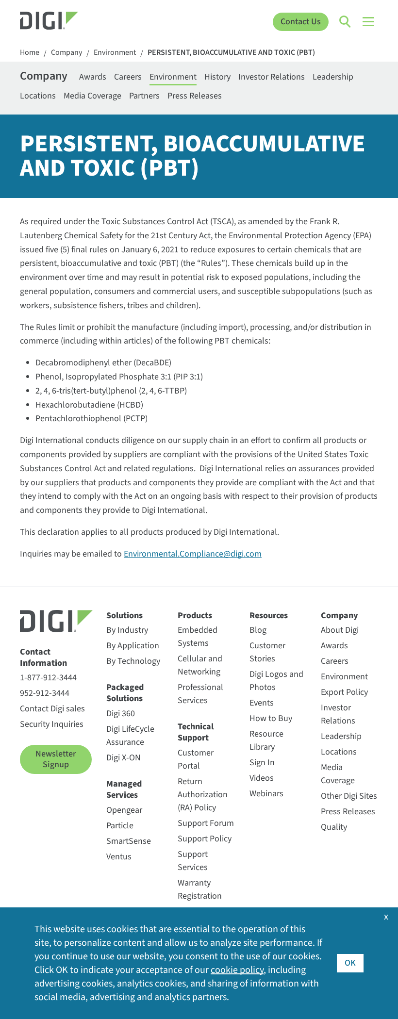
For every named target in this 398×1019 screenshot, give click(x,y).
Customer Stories (267, 652)
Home (29, 53)
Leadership (333, 77)
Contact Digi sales (52, 709)
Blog (257, 630)
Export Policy (344, 692)
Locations (38, 96)
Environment (115, 53)
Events (261, 703)
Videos (261, 778)
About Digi (340, 630)
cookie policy (237, 970)
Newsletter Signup (55, 759)
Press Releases (194, 96)
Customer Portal (196, 759)
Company (66, 53)
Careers (128, 77)
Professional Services (200, 694)
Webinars (266, 794)
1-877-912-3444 (48, 678)
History (217, 77)
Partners (144, 96)
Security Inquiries (51, 724)
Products (195, 615)
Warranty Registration (200, 889)
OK (350, 963)
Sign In (262, 762)
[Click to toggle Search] (345, 22)
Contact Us (301, 22)
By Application (132, 646)
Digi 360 (120, 713)
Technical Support (196, 732)
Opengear (124, 810)
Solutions (124, 615)
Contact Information (43, 657)
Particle (119, 826)
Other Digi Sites (349, 796)
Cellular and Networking (200, 665)
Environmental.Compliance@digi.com (193, 554)
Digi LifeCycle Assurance (130, 735)
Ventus (119, 857)
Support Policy (205, 839)
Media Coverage (92, 96)
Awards (92, 77)
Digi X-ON (123, 758)
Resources (268, 615)
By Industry (127, 630)
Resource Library (266, 740)
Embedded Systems (197, 636)
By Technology (133, 661)
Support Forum (206, 823)
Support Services (193, 860)
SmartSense (128, 841)
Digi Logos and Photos (276, 680)
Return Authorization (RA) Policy (203, 794)
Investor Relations (271, 77)
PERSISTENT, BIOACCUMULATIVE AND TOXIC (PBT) (231, 53)
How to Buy (270, 718)
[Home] (65, 22)
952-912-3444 (44, 693)
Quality (334, 827)
